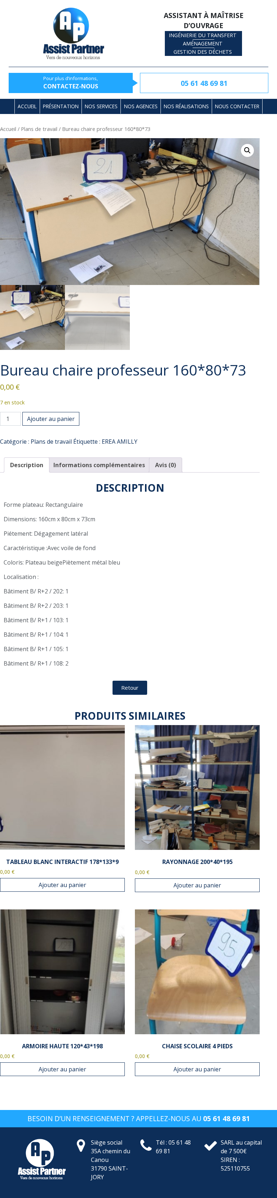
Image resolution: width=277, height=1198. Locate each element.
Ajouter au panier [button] (62, 885)
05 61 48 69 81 (204, 83)
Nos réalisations (186, 106)
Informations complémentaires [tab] (99, 465)
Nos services (101, 106)
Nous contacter (237, 106)
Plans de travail (39, 128)
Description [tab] (26, 465)
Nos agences (141, 106)
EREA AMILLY (119, 442)
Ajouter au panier (51, 419)
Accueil (27, 106)
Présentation (61, 106)
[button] (247, 150)
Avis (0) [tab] (165, 465)
